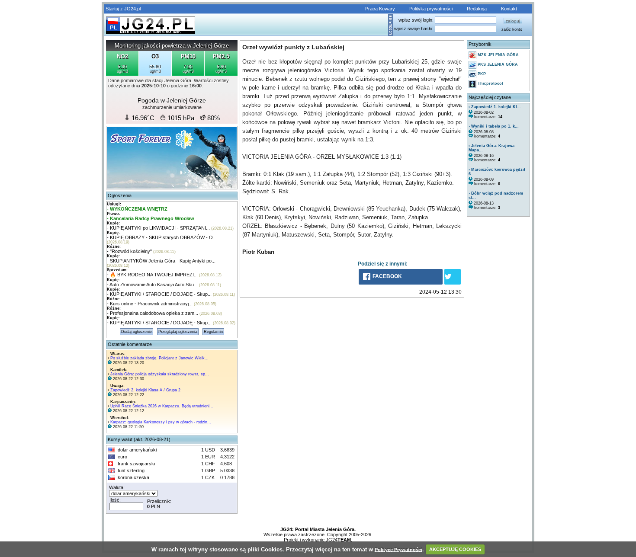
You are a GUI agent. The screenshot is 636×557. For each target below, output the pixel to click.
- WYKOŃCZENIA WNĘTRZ (137, 208)
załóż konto (511, 29)
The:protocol (489, 83)
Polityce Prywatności (398, 549)
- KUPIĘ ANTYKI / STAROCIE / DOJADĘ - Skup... (159, 294)
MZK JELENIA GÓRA (497, 55)
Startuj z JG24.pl (123, 8)
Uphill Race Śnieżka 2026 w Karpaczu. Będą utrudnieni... (161, 406)
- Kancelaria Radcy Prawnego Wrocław (150, 218)
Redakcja (477, 8)
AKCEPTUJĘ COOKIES (455, 549)
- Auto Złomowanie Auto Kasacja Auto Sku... (152, 284)
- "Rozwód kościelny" (129, 251)
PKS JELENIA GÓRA (497, 64)
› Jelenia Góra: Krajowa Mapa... (491, 148)
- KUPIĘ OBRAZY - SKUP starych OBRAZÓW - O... (162, 237)
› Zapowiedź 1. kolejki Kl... (495, 107)
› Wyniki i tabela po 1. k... (494, 126)
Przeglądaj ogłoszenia (177, 332)
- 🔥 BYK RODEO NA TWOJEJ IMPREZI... (152, 274)
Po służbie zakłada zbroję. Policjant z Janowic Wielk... (159, 358)
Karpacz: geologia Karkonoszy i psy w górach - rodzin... (160, 422)
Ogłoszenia (120, 195)
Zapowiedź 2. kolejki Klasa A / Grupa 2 (145, 390)
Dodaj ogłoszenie (136, 332)
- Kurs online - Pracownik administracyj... (150, 303)
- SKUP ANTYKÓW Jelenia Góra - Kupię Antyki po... (161, 260)
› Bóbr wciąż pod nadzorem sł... (496, 195)
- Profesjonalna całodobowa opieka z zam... (152, 313)
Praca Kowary (380, 8)
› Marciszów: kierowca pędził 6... (497, 171)
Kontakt (509, 8)
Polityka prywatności (431, 8)
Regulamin (213, 332)
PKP (481, 74)
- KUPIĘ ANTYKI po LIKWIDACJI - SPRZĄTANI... (158, 227)
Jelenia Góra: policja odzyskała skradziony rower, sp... (159, 374)
